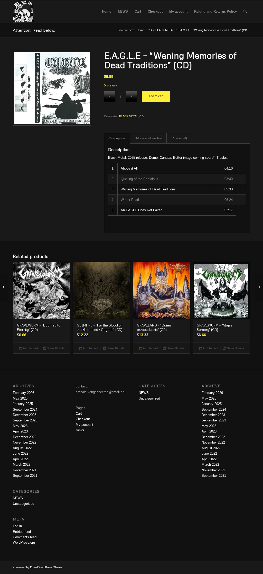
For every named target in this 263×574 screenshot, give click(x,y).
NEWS (18, 498)
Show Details (55, 348)
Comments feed (24, 537)
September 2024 (25, 409)
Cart (79, 414)
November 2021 (24, 470)
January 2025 (23, 404)
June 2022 (20, 453)
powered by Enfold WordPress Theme (38, 567)
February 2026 (23, 393)
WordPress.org (24, 542)
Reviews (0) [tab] (179, 138)
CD (141, 116)
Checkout (83, 419)
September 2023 (25, 420)
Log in (17, 526)
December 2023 (24, 415)
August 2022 (22, 448)
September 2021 (25, 476)
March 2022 (21, 464)
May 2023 (20, 426)
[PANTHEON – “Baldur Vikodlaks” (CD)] (259, 287)
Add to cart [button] (30, 348)
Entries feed (22, 532)
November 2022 (24, 442)
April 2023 (20, 431)
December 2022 (24, 437)
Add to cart (155, 96)
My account (84, 425)
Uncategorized (23, 504)
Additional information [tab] (148, 138)
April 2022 (20, 459)
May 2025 (20, 398)
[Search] (245, 11)
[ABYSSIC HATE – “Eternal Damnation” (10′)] (4, 287)
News (80, 430)
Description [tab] (117, 138)
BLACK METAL (128, 116)
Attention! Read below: (34, 30)
